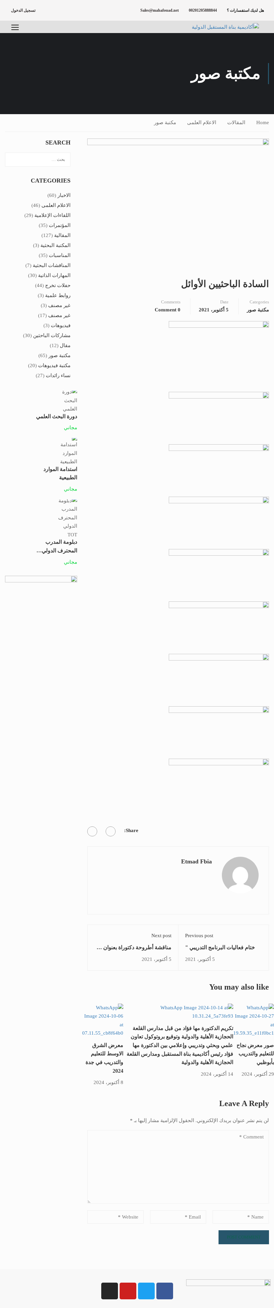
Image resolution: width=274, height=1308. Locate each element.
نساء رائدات (58, 375)
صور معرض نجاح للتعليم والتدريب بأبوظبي (255, 1053)
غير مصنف (59, 305)
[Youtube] (128, 1291)
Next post (161, 935)
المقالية (62, 235)
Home (262, 122)
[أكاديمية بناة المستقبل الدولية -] (217, 27)
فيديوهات (61, 325)
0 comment (167, 309)
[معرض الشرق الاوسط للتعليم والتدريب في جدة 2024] (102, 1020)
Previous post (199, 935)
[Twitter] (92, 831)
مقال (65, 345)
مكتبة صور (165, 122)
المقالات (236, 122)
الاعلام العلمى (201, 122)
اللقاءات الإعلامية (52, 215)
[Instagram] (109, 1291)
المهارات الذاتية (54, 275)
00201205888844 (203, 10)
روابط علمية (58, 295)
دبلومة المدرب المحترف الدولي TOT (59, 550)
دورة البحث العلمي (56, 416)
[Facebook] (111, 831)
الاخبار (64, 195)
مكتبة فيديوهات (54, 365)
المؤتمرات (60, 225)
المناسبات (60, 255)
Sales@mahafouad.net (159, 10)
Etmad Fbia (196, 861)
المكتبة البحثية (55, 245)
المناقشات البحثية (52, 265)
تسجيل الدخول (23, 10)
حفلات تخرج (58, 285)
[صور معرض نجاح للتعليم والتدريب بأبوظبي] (253, 1020)
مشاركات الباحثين (52, 335)
